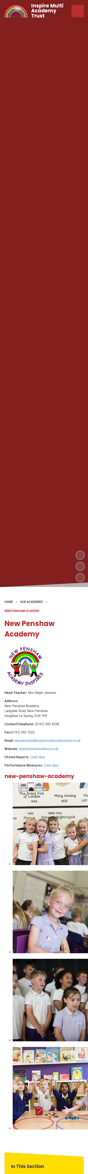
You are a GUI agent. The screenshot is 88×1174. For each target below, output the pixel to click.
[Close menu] (77, 11)
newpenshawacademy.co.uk (38, 749)
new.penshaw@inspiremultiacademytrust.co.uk (47, 741)
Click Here (37, 757)
